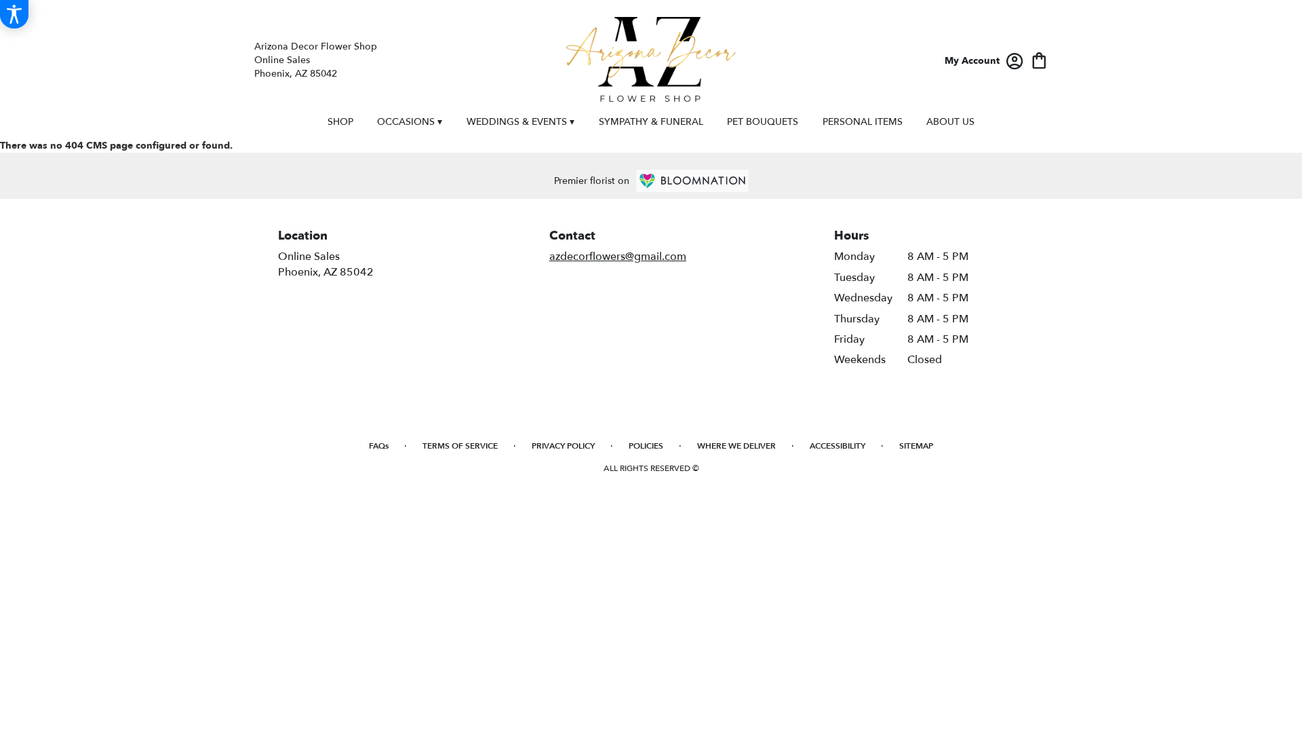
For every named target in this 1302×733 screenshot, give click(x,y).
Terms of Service (460, 445)
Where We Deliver (736, 445)
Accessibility (837, 445)
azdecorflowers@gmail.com (617, 256)
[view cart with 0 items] (1039, 59)
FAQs (379, 445)
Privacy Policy (563, 445)
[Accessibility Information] (14, 14)
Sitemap (916, 445)
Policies (646, 445)
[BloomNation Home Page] (692, 181)
